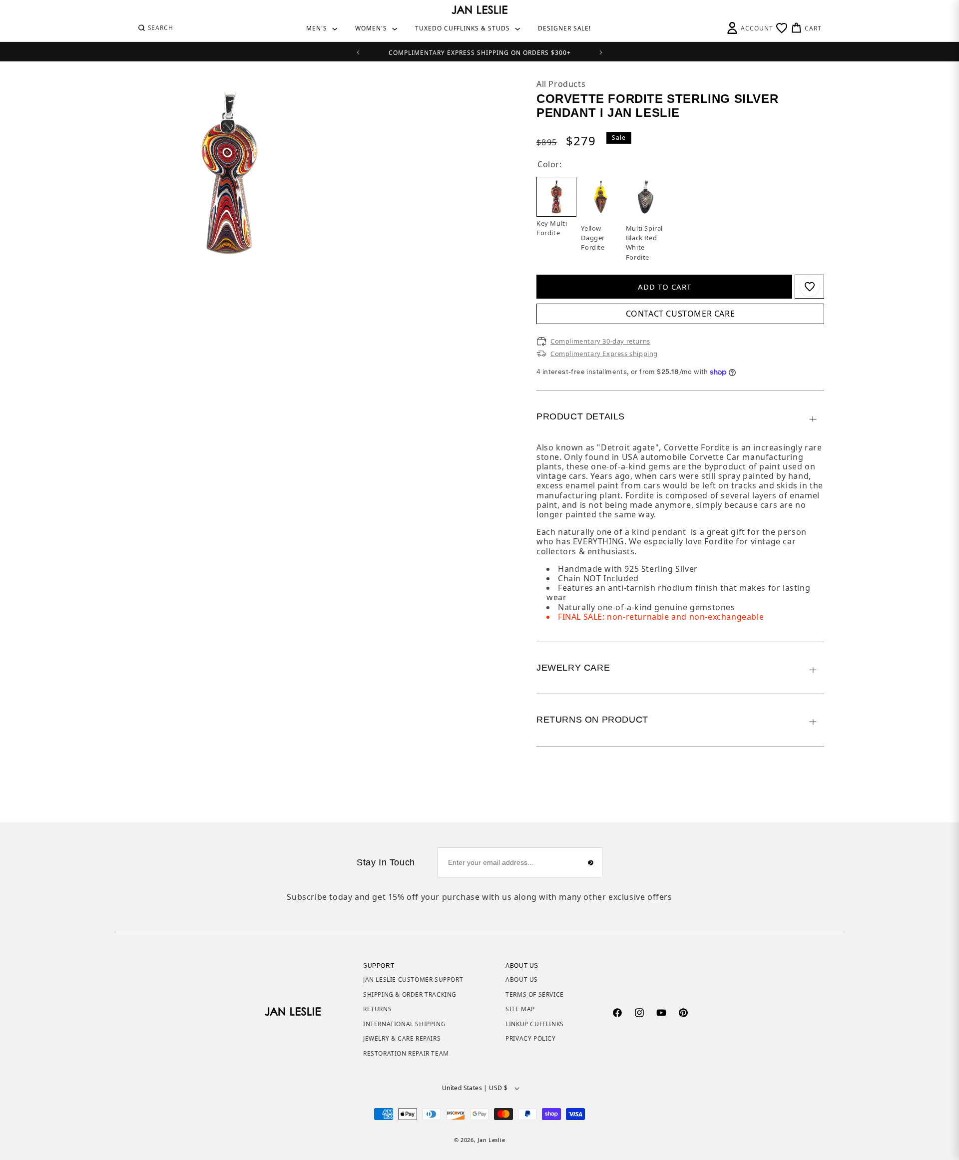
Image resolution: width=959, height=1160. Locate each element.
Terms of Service (534, 994)
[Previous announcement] (358, 51)
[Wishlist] (782, 28)
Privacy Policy (530, 1038)
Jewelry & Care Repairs (402, 1038)
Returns (377, 1009)
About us (521, 979)
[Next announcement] (601, 51)
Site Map (520, 1009)
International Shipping (404, 1024)
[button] (155, 27)
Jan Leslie (491, 1140)
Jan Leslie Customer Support (413, 979)
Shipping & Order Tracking (410, 994)
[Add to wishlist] (809, 286)
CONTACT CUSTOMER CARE (680, 313)
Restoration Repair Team (406, 1053)
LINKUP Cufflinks (534, 1024)
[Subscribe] (591, 862)
